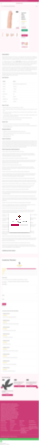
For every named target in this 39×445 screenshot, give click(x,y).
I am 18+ (15, 225)
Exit (24, 225)
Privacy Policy (21, 228)
